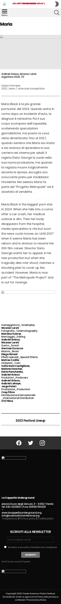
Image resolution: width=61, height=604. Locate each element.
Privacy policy (27, 518)
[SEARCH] (56, 13)
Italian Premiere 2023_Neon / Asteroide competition (23, 87)
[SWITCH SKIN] (56, 4)
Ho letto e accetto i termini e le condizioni (32, 547)
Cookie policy (46, 518)
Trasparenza (9, 518)
